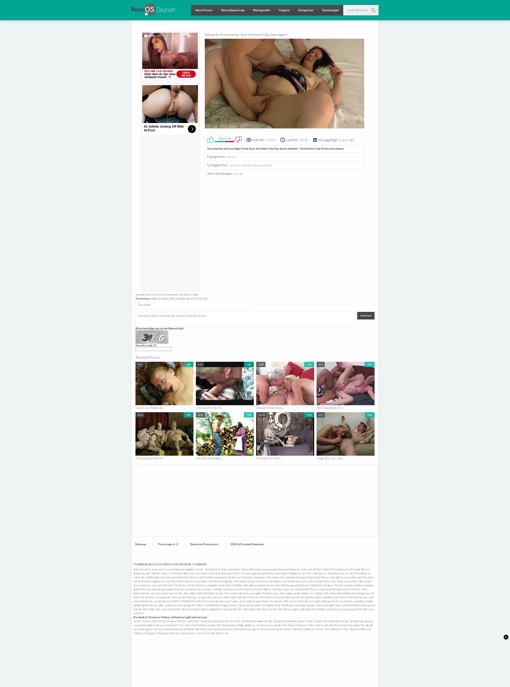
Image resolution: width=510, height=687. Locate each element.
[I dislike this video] (238, 139)
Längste (284, 10)
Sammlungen (330, 10)
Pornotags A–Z (168, 544)
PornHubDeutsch (153, 9)
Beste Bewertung (232, 10)
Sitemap (140, 544)
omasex (245, 165)
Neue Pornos (204, 10)
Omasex (232, 157)
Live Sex (238, 173)
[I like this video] (210, 139)
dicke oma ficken (262, 165)
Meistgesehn (261, 10)
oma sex (234, 165)
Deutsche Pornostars (204, 544)
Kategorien (305, 10)
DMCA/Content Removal (247, 544)
